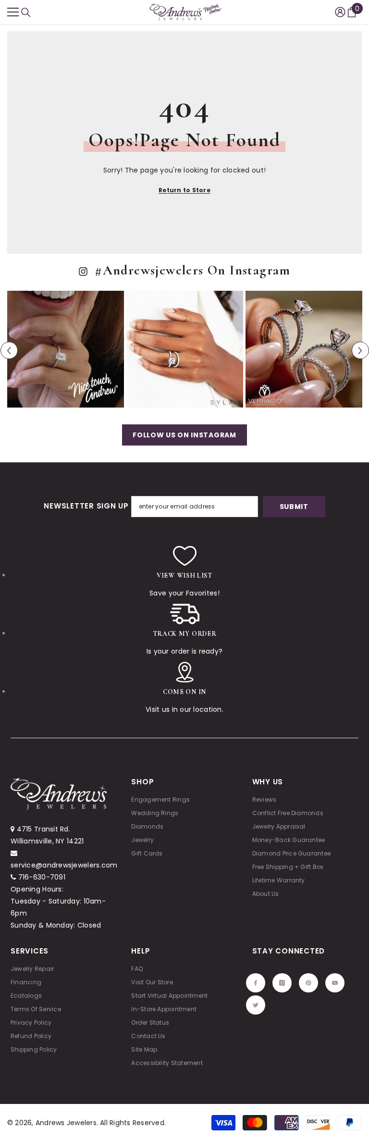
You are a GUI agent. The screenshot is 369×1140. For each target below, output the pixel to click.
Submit (294, 506)
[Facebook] (255, 982)
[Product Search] (26, 12)
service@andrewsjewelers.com (64, 865)
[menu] (13, 12)
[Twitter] (255, 1005)
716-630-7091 (41, 877)
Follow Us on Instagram (184, 435)
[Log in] (340, 12)
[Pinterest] (308, 982)
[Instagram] (282, 982)
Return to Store (184, 190)
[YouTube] (334, 982)
